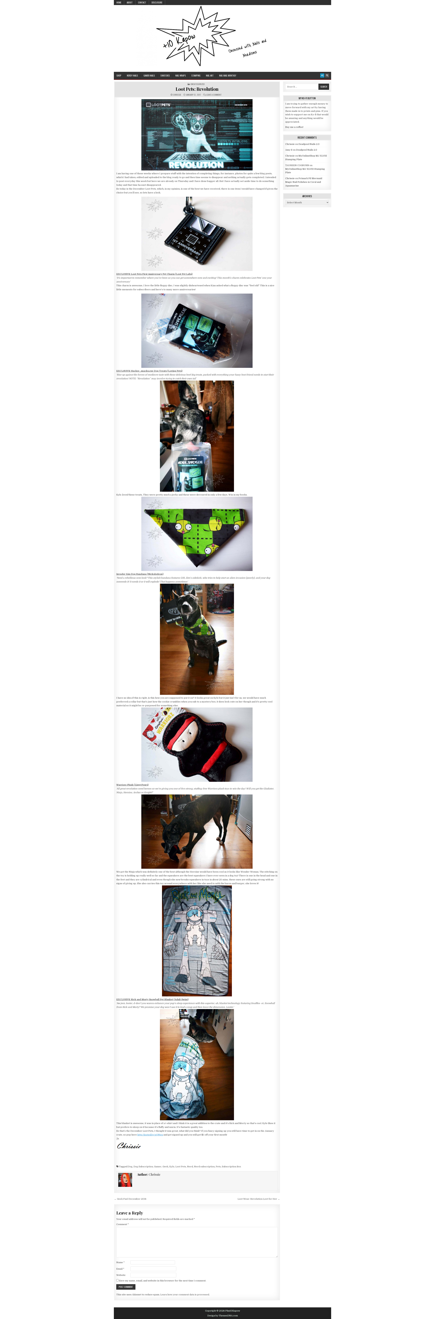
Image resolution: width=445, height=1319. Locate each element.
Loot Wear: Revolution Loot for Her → (259, 1199)
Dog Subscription (143, 1166)
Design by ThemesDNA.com (222, 1315)
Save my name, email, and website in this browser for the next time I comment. (162, 1280)
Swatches (165, 75)
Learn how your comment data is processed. (185, 1294)
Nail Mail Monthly (227, 75)
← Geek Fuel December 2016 (130, 1199)
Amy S (288, 150)
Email (120, 1269)
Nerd (190, 1166)
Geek (165, 1166)
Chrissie (177, 95)
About (130, 2)
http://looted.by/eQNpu (150, 1134)
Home (118, 2)
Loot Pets (180, 1166)
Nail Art (210, 75)
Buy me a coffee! (294, 127)
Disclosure (157, 2)
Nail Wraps (180, 75)
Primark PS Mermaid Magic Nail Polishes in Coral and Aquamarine (303, 182)
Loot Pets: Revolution (197, 89)
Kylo (171, 1166)
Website (121, 1275)
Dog (130, 1166)
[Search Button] (327, 75)
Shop (118, 75)
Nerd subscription (204, 1166)
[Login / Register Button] (322, 75)
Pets (218, 1166)
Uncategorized (198, 84)
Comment (122, 1224)
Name (120, 1262)
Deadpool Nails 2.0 (308, 144)
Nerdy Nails (132, 75)
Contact (142, 2)
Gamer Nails (149, 75)
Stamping (195, 75)
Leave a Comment (214, 95)
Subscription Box (231, 1166)
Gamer (157, 1166)
